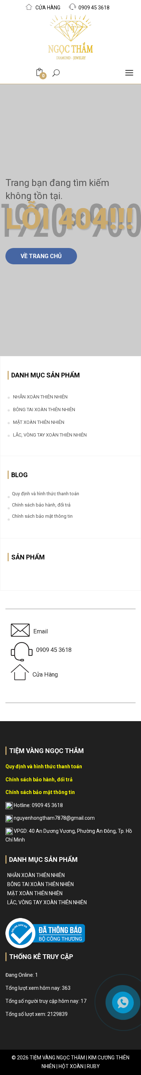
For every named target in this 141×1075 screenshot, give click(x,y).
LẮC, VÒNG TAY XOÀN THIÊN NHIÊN (50, 435)
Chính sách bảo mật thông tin (42, 516)
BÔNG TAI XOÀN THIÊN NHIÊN (44, 409)
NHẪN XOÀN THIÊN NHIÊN (40, 397)
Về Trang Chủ (41, 256)
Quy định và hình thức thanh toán (45, 493)
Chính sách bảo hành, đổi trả (41, 505)
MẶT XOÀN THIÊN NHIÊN (38, 422)
